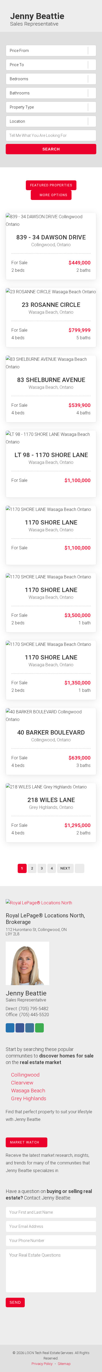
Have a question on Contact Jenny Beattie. (49, 1194)
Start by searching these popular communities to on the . (50, 1055)
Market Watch (25, 1142)
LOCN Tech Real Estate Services (49, 1353)
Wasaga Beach (28, 1090)
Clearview (22, 1083)
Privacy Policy (42, 1364)
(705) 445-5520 (34, 1014)
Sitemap (64, 1364)
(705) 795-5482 (33, 1008)
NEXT (65, 868)
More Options (53, 195)
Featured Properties (51, 185)
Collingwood (25, 1075)
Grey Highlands (28, 1098)
